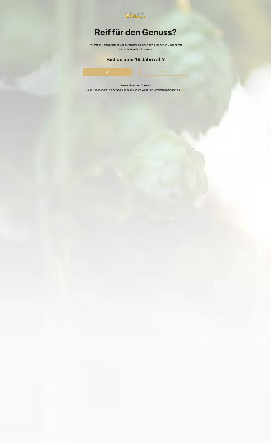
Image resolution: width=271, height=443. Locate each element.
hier (182, 89)
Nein (163, 71)
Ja (107, 71)
